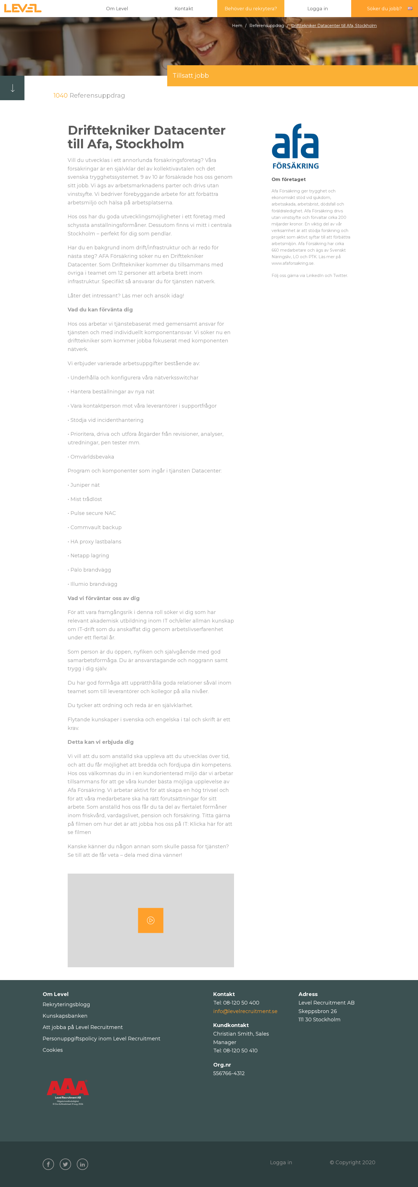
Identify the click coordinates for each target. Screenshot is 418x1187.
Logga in (281, 1162)
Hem (237, 25)
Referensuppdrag (266, 25)
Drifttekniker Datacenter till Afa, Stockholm (334, 25)
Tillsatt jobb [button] (191, 75)
